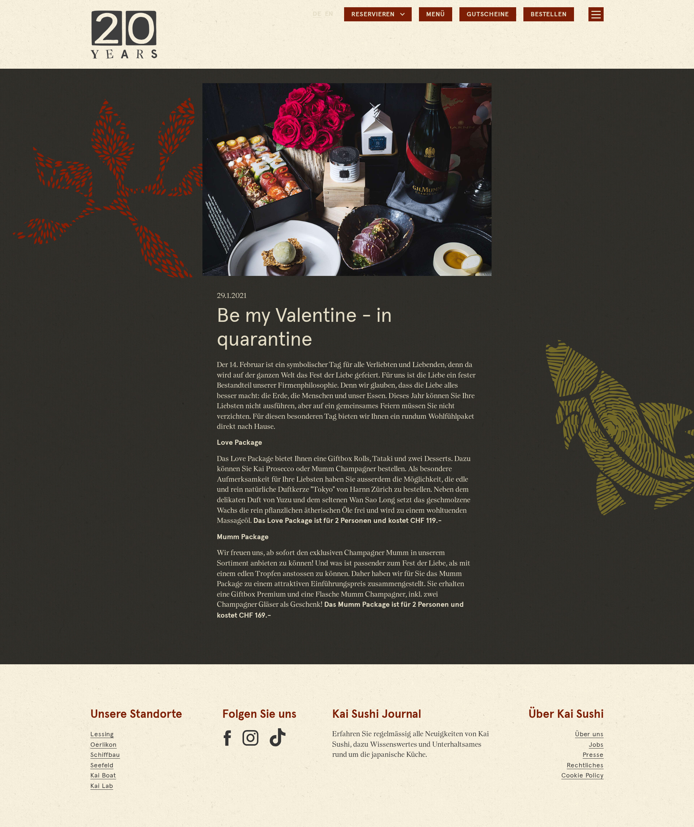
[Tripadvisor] (227, 738)
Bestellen (549, 14)
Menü (435, 14)
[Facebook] (250, 738)
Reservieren (373, 14)
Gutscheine (488, 14)
